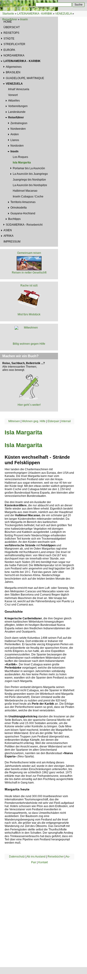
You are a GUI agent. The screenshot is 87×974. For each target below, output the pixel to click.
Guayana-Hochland (22, 213)
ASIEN (7, 230)
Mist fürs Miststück (29, 314)
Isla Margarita (22, 162)
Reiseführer (9, 19)
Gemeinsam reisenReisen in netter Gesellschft (29, 262)
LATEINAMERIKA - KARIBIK (34, 13)
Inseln (24, 19)
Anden (14, 134)
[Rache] (29, 298)
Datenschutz (17, 856)
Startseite (8, 13)
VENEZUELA (63, 13)
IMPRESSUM (11, 241)
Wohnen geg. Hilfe (33, 421)
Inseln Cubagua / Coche (28, 196)
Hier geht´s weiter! (29, 404)
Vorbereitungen (18, 106)
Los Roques (20, 157)
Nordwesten (18, 128)
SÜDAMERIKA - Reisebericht (24, 224)
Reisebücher (56, 856)
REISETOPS (11, 32)
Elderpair (53, 421)
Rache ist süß (29, 285)
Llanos (14, 140)
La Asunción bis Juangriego (30, 173)
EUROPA (9, 50)
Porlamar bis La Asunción (29, 168)
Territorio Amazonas (22, 202)
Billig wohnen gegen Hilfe (29, 343)
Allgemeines (14, 66)
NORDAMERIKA (13, 55)
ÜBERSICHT (11, 27)
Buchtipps (14, 219)
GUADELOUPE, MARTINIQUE (25, 78)
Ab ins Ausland (36, 856)
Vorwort (13, 95)
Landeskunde (17, 112)
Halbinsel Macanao (25, 190)
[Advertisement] (43, 909)
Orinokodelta (18, 207)
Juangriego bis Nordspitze (29, 179)
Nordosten (17, 145)
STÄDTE (8, 38)
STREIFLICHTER (14, 44)
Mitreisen (14, 421)
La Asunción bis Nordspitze (30, 185)
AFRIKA (8, 235)
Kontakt (43, 862)
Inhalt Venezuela (18, 89)
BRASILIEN (13, 72)
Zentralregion (18, 123)
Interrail (66, 421)
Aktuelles (14, 100)
